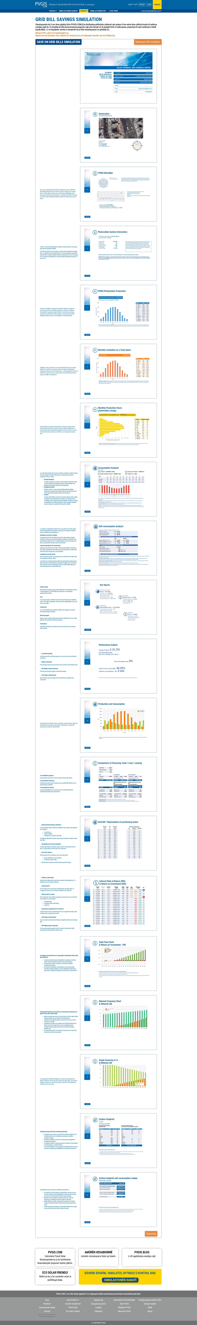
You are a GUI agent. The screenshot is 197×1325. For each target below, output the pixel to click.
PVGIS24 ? (47, 1304)
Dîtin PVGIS (124, 1304)
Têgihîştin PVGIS (124, 1307)
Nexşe (150, 1311)
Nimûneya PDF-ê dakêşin (148, 42)
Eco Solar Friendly (73, 1311)
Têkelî (150, 1307)
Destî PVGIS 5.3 (73, 1300)
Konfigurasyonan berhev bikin (149, 1300)
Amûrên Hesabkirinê (73, 1304)
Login (149, 5)
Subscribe (151, 1233)
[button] (98, 11)
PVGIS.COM (72, 1307)
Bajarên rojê (98, 1300)
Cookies (98, 1307)
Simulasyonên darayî (120, 1280)
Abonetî (47, 1311)
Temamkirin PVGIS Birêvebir (124, 1300)
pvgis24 (157, 4)
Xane (47, 1300)
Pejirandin (98, 1311)
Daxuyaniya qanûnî (98, 1304)
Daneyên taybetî (150, 1304)
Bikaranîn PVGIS (124, 1311)
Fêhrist (142, 5)
